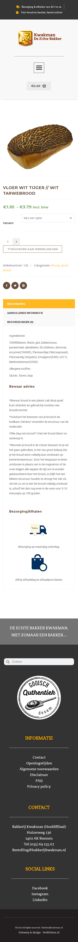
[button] (39, 67)
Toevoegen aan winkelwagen (32, 249)
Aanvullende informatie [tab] (25, 313)
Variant (8, 223)
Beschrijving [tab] (16, 304)
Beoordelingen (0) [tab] (20, 322)
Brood (55, 265)
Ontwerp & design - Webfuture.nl (39, 932)
